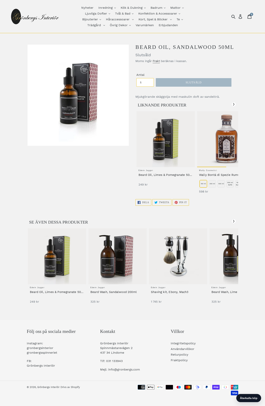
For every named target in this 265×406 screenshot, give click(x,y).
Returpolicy (179, 354)
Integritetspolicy (183, 343)
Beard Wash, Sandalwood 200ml (113, 292)
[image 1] (166, 139)
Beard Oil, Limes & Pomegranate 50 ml (164, 175)
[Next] (233, 104)
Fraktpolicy (179, 360)
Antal (140, 75)
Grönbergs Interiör (48, 387)
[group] (165, 150)
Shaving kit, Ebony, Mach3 (170, 292)
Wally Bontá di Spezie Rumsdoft (222, 175)
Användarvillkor (182, 349)
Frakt (156, 61)
